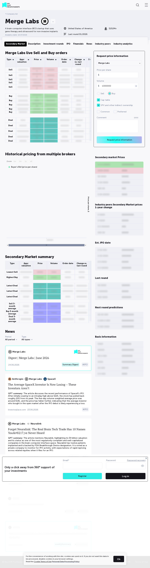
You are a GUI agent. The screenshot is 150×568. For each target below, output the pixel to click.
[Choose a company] (53, 21)
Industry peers (103, 44)
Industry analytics (123, 44)
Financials (78, 44)
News (89, 44)
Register (82, 476)
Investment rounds (53, 44)
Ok (118, 559)
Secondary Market (15, 44)
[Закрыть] (146, 458)
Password (111, 460)
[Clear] (136, 86)
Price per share (104, 70)
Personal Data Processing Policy (65, 562)
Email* (66, 460)
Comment (117, 117)
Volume (100, 81)
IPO (68, 44)
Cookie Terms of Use (43, 562)
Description (34, 44)
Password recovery (136, 460)
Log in (125, 476)
